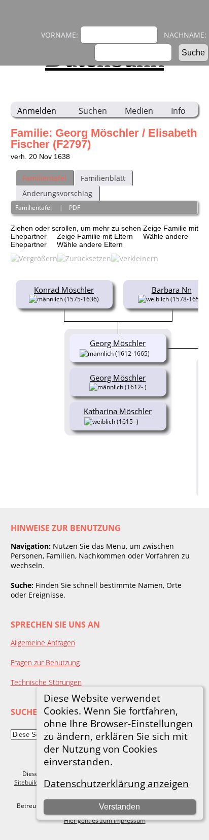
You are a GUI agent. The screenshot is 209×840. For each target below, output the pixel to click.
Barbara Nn (172, 290)
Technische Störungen (46, 682)
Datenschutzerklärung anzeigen (116, 783)
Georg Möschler (118, 377)
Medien (139, 110)
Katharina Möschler (118, 411)
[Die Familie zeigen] (146, 421)
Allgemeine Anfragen (43, 642)
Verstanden (119, 806)
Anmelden (36, 110)
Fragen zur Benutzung (45, 662)
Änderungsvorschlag (57, 193)
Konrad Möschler (64, 290)
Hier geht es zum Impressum (105, 820)
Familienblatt (103, 178)
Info (178, 110)
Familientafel (44, 178)
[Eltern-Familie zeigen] (154, 353)
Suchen (93, 110)
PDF (74, 207)
